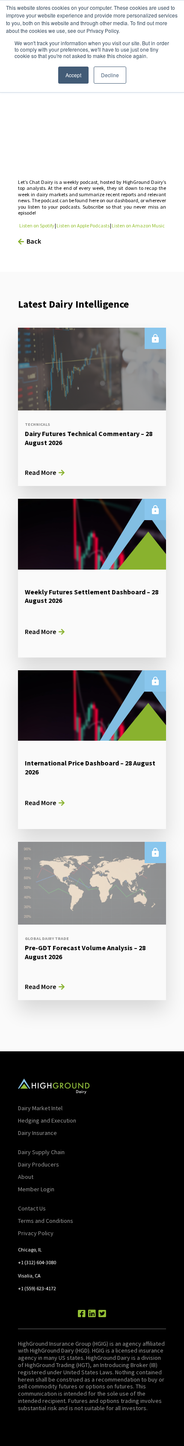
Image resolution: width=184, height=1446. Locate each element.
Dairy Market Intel (40, 1108)
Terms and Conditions (45, 1221)
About (25, 1177)
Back (34, 241)
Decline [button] (110, 75)
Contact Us (32, 1208)
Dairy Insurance (37, 1133)
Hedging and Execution (47, 1120)
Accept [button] (73, 75)
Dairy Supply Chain (41, 1152)
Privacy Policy (35, 1233)
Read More (40, 472)
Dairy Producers (38, 1164)
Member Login (36, 1189)
